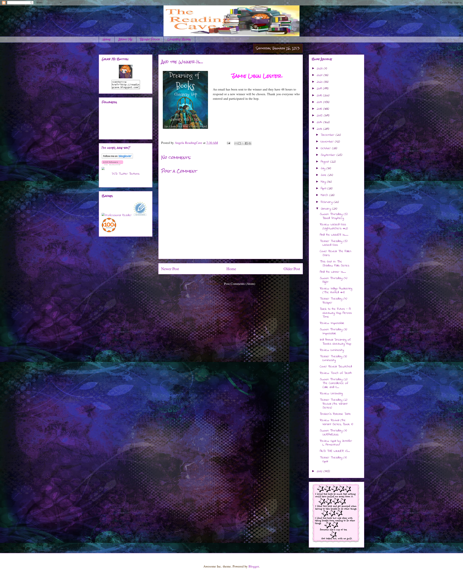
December (328, 135)
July (323, 168)
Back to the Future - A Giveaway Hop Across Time (336, 313)
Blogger (254, 566)
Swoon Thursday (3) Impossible (333, 331)
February (327, 202)
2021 (320, 75)
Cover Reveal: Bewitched (336, 366)
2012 (320, 471)
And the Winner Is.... (333, 272)
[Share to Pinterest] (250, 143)
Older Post (292, 268)
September (329, 155)
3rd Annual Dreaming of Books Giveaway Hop (335, 341)
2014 (320, 122)
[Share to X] (243, 143)
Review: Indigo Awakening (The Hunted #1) (336, 290)
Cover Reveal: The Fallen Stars (335, 253)
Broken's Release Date (335, 414)
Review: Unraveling (331, 393)
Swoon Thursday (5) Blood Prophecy (334, 216)
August (325, 161)
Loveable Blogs (179, 39)
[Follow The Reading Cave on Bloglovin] (117, 158)
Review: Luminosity (332, 350)
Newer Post (170, 268)
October (326, 148)
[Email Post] (228, 142)
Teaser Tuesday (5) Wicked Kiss (333, 243)
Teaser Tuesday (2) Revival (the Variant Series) (333, 404)
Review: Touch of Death (336, 373)
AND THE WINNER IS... (335, 451)
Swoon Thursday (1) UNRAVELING (333, 432)
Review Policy (150, 39)
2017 (320, 102)
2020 (320, 82)
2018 (320, 95)
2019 (320, 88)
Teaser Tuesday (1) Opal (333, 459)
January (326, 208)
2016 (320, 109)
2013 (320, 129)
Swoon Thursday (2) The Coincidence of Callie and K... (334, 383)
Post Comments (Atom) (239, 283)
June (324, 175)
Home (107, 39)
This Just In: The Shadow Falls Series (334, 263)
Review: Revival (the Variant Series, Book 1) (336, 422)
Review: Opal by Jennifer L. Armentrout (336, 443)
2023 (320, 68)
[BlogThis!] (239, 143)
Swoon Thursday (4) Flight (333, 280)
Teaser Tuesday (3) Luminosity (333, 358)
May (324, 182)
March (325, 195)
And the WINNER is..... (334, 235)
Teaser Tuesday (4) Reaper (333, 300)
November (328, 141)
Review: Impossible (332, 323)
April (324, 188)
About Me (125, 39)
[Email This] (236, 143)
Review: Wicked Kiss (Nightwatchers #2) (334, 226)
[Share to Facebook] (246, 143)
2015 (320, 115)
